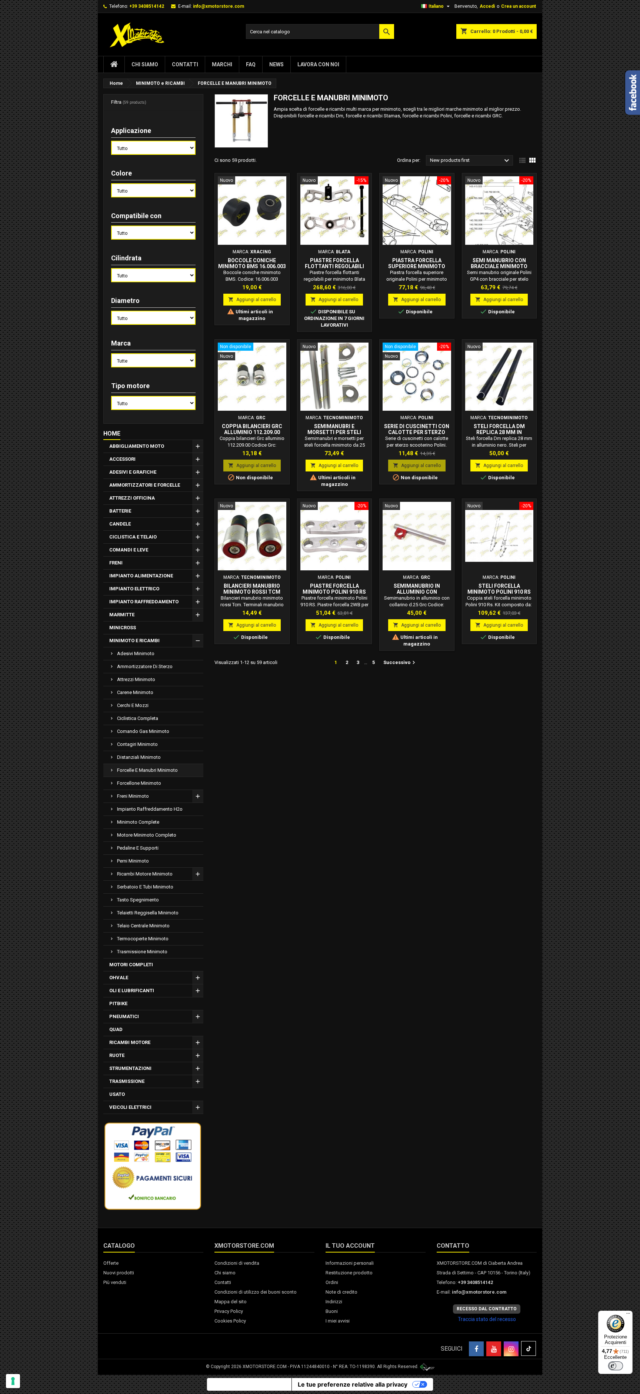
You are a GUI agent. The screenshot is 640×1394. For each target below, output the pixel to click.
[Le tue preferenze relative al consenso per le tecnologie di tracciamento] (13, 1381)
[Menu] (628, 1315)
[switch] (615, 1365)
